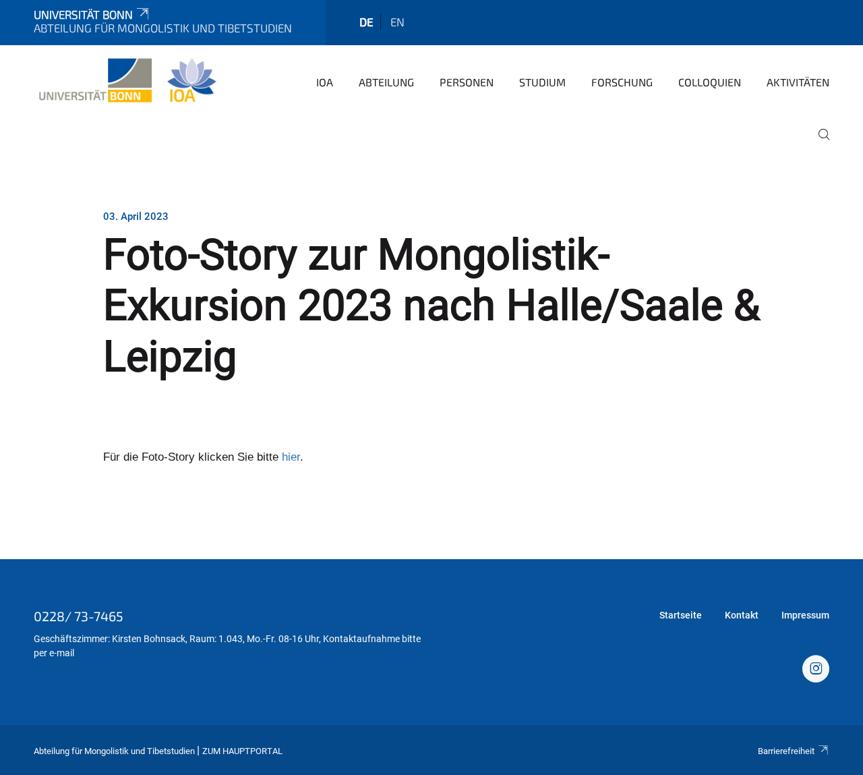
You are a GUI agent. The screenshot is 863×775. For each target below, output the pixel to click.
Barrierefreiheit (786, 751)
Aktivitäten (798, 82)
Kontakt (741, 615)
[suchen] (818, 143)
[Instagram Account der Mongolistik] (815, 670)
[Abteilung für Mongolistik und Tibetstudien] (127, 81)
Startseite (680, 615)
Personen (467, 82)
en (397, 21)
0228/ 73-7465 (78, 616)
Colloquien (709, 82)
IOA (324, 82)
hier (291, 457)
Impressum (805, 615)
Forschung (622, 82)
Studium (542, 82)
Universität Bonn (83, 14)
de (366, 21)
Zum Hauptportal (242, 751)
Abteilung (386, 82)
